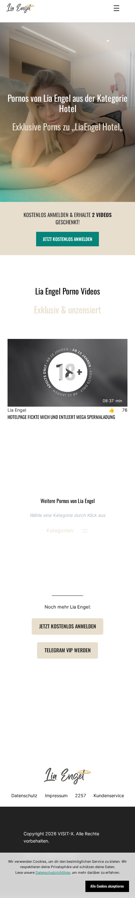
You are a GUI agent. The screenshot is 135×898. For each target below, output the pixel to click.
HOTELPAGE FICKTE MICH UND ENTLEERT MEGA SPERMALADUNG (61, 417)
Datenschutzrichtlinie (52, 872)
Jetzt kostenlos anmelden (67, 239)
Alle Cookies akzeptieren (107, 886)
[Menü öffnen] (116, 8)
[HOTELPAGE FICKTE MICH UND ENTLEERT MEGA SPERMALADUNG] (67, 373)
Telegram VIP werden (68, 650)
